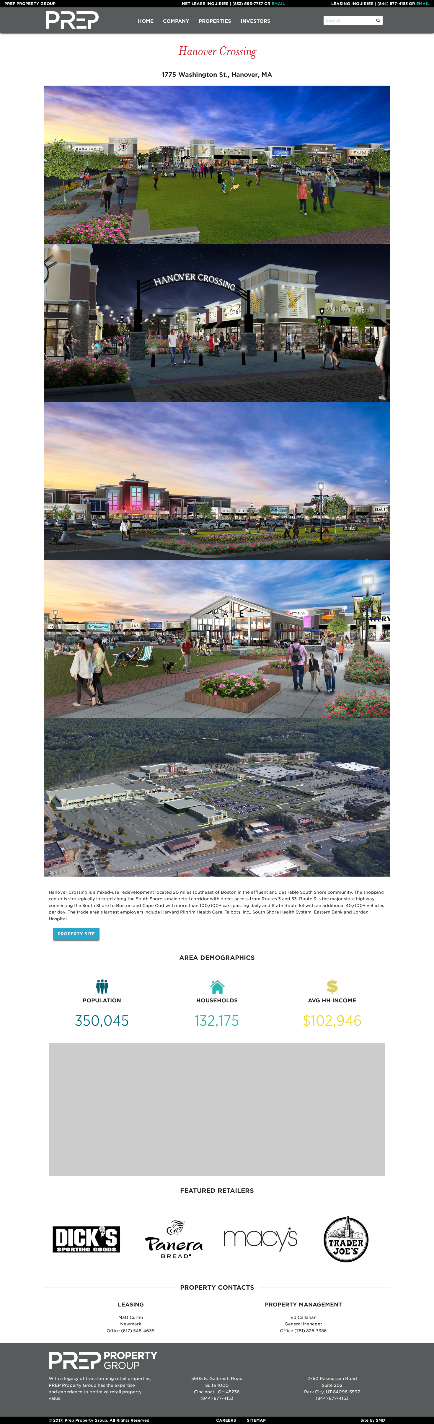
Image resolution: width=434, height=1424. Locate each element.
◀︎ (49, 482)
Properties (215, 21)
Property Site (76, 933)
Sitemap (256, 1420)
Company (176, 21)
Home (146, 21)
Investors (255, 21)
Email (278, 3)
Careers (226, 1420)
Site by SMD (372, 1420)
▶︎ (387, 482)
